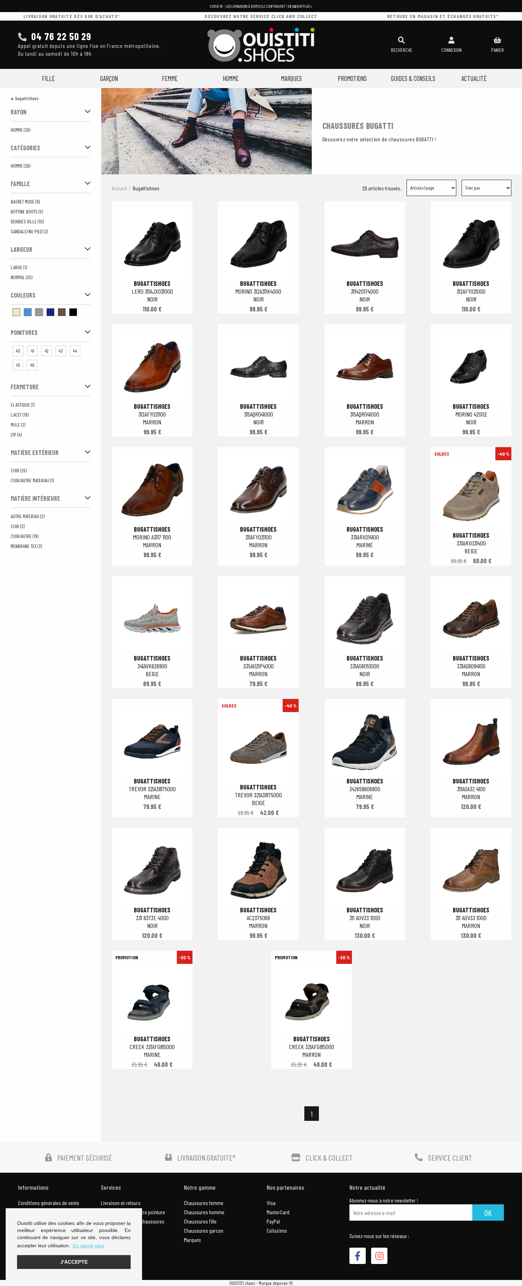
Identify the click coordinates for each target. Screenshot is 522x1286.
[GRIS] (39, 312)
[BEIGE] (16, 312)
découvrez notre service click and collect (261, 16)
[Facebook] (357, 1256)
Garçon (109, 78)
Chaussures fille (200, 1221)
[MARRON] (62, 312)
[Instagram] (379, 1256)
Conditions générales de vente (48, 1202)
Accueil (119, 188)
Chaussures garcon (203, 1230)
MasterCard (278, 1212)
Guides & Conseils (413, 78)
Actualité (473, 78)
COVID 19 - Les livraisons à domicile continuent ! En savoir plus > (261, 6)
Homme (231, 78)
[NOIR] (73, 312)
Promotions (352, 78)
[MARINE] (50, 312)
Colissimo (277, 1230)
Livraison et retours (121, 1202)
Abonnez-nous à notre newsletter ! (383, 1200)
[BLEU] (28, 312)
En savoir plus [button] (88, 1245)
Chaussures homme (204, 1212)
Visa (271, 1202)
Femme (170, 78)
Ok (488, 1213)
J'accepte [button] (74, 1262)
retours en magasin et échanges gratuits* (443, 16)
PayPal (273, 1221)
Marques (291, 78)
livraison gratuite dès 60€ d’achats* (71, 16)
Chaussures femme (203, 1202)
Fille (48, 78)
